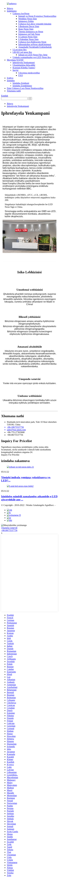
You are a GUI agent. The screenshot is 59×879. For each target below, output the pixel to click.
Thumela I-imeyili (9, 528)
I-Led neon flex (20, 49)
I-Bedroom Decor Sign (28, 26)
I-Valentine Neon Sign (28, 39)
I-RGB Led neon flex (22, 52)
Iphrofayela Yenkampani (24, 62)
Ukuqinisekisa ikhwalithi (24, 65)
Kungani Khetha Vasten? (24, 67)
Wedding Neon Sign (27, 18)
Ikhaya (10, 8)
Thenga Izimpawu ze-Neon (30, 31)
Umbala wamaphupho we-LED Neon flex (32, 57)
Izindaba (11, 80)
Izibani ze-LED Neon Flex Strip (32, 55)
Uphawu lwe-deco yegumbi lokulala (34, 24)
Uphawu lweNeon (21, 13)
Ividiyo (10, 78)
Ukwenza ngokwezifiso (29, 73)
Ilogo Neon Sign (25, 29)
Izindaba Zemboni (21, 83)
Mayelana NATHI (15, 60)
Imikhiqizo (12, 11)
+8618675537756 (9, 530)
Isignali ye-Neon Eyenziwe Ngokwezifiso (37, 16)
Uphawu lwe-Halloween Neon (32, 42)
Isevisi (15, 70)
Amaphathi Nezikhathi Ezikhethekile (35, 47)
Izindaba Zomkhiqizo (22, 85)
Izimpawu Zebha (26, 21)
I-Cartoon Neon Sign (27, 37)
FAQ (20, 75)
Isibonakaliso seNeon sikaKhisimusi (34, 44)
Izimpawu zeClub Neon (29, 34)
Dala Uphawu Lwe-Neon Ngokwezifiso (25, 88)
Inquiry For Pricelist (10, 455)
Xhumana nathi (14, 91)
